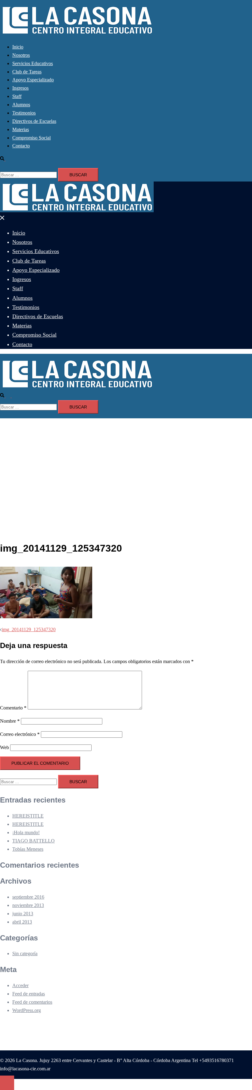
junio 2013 (22, 913)
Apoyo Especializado (33, 79)
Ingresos (20, 88)
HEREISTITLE (28, 815)
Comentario (13, 707)
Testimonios (24, 112)
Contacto (21, 145)
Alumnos (21, 104)
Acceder (20, 985)
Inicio (17, 46)
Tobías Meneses (27, 849)
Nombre (10, 721)
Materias (20, 129)
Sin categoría (24, 953)
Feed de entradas (28, 993)
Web (4, 747)
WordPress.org (26, 1010)
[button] (5, 159)
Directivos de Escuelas (34, 121)
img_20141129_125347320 (29, 629)
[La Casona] (77, 33)
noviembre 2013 (28, 905)
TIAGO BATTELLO (33, 840)
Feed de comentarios (32, 1002)
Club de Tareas (26, 71)
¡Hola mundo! (26, 832)
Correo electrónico (20, 734)
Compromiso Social (31, 137)
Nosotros (21, 55)
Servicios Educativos (32, 63)
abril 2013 (22, 921)
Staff (17, 96)
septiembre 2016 (28, 897)
